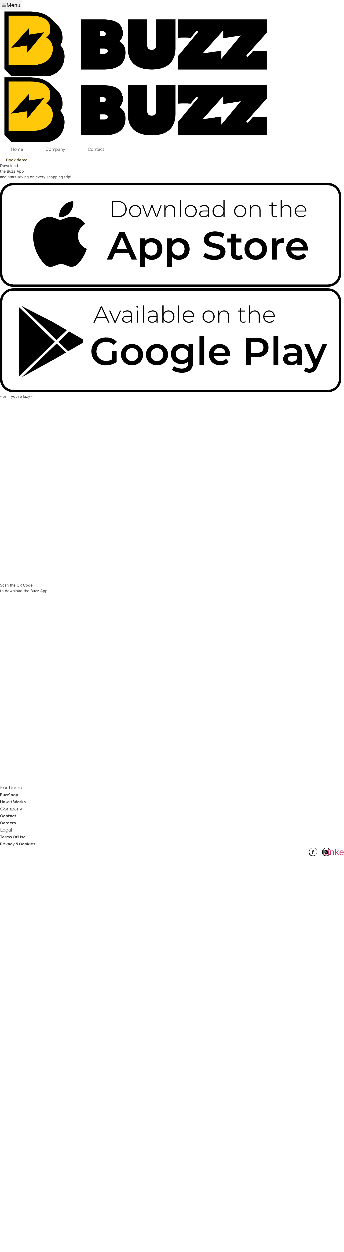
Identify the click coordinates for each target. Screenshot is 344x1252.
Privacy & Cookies (17, 844)
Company (55, 149)
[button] (11, 5)
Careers (8, 823)
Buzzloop (9, 794)
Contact (96, 149)
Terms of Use (13, 837)
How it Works (13, 801)
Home (17, 149)
